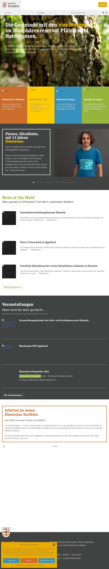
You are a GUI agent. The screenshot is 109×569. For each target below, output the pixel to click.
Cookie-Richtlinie (19, 565)
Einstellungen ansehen (47, 560)
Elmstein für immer (93, 99)
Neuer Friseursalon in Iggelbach (38, 242)
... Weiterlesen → (52, 220)
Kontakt (66, 555)
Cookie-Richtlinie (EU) (72, 558)
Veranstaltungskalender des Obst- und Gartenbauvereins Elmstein (54, 320)
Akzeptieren (11, 560)
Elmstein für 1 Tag (38, 99)
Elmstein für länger (66, 99)
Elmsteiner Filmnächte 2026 (34, 372)
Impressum (40, 565)
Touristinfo (7, 13)
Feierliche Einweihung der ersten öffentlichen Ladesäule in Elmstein (58, 266)
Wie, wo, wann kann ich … (78, 13)
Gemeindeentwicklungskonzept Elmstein (43, 212)
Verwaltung (41, 13)
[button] (54, 545)
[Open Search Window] (106, 12)
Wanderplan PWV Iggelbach (33, 346)
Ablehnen (29, 560)
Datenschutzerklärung (30, 565)
